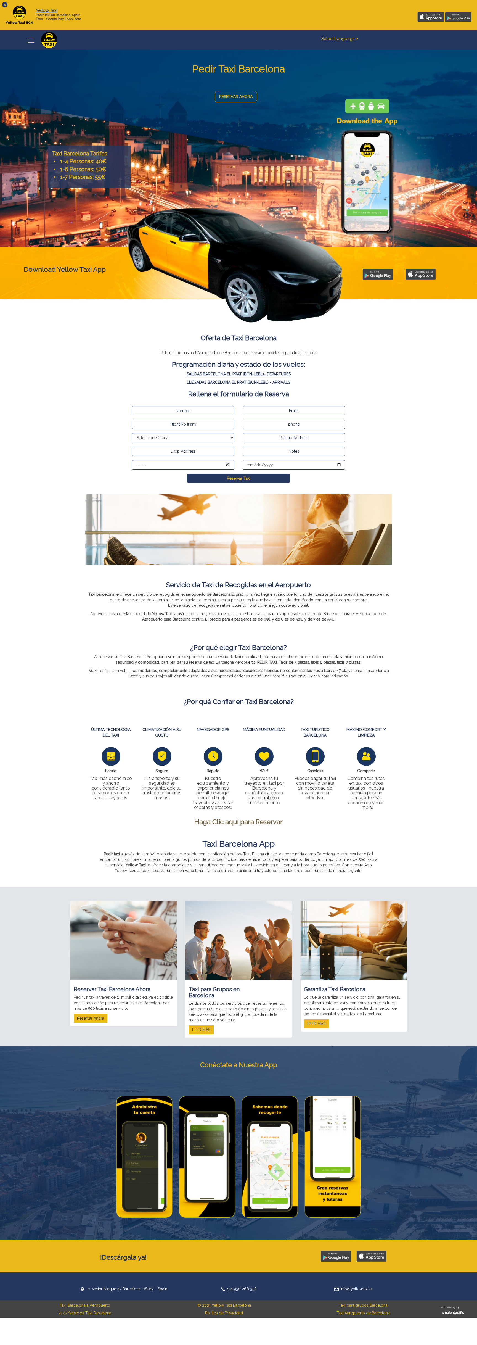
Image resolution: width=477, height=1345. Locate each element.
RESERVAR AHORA (236, 96)
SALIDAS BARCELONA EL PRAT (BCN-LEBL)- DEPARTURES (239, 374)
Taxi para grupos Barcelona (363, 1305)
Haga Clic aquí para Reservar (238, 822)
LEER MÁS (201, 1030)
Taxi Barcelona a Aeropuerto (85, 1305)
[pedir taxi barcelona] (49, 40)
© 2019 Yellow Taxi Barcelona (224, 1305)
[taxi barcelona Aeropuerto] (238, 529)
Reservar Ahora (90, 1018)
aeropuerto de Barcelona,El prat (214, 594)
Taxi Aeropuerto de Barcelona (363, 1313)
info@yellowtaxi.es (356, 1289)
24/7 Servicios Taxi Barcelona (85, 1313)
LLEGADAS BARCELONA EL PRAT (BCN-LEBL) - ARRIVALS (238, 382)
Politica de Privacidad (224, 1313)
